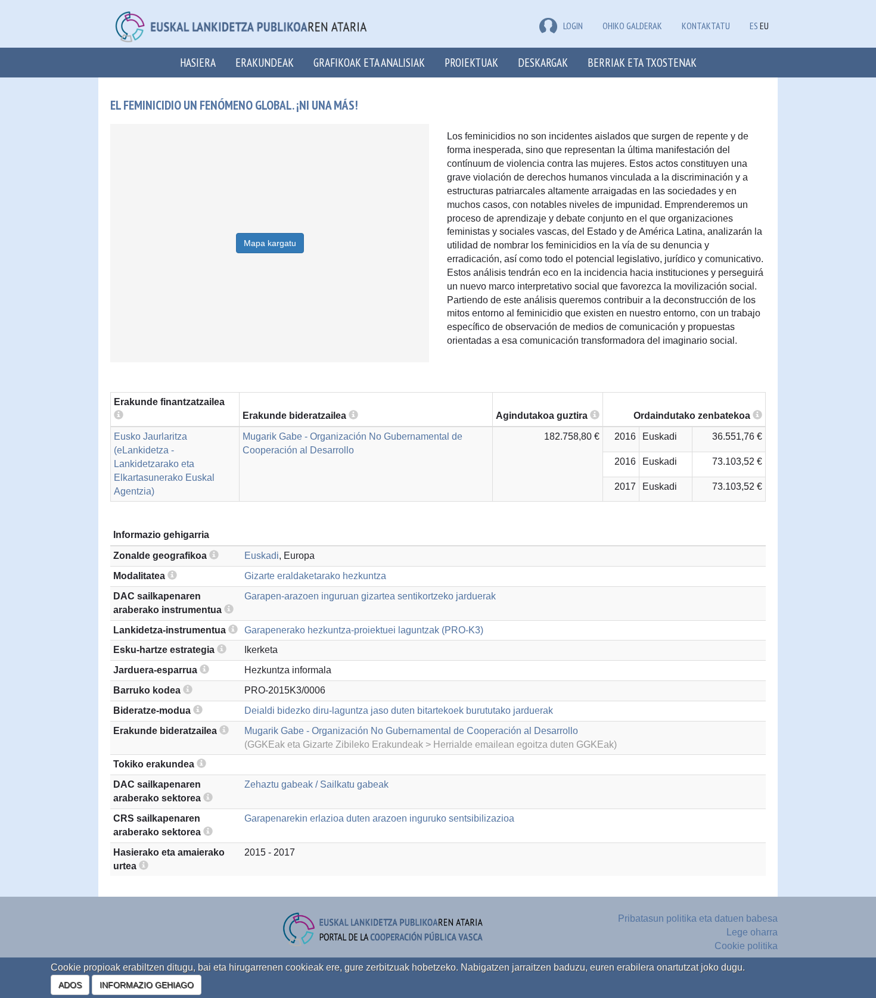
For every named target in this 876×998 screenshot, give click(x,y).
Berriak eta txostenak (642, 62)
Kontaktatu (706, 26)
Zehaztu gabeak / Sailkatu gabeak (316, 784)
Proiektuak (471, 62)
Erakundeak (264, 62)
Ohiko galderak (632, 26)
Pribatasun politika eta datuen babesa (698, 918)
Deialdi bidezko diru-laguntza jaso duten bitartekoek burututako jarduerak (398, 710)
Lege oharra (752, 932)
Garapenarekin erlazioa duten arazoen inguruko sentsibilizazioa (379, 818)
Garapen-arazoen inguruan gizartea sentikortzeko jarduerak (370, 596)
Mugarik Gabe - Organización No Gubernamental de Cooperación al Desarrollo (411, 731)
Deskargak (543, 62)
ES (754, 26)
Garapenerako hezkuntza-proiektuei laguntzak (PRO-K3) (363, 630)
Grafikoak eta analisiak (369, 62)
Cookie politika (746, 946)
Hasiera (198, 62)
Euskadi (261, 556)
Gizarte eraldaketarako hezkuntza (315, 576)
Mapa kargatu (270, 243)
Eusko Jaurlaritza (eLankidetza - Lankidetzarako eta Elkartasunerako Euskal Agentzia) (164, 463)
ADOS (70, 985)
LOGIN (573, 26)
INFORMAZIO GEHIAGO (147, 985)
